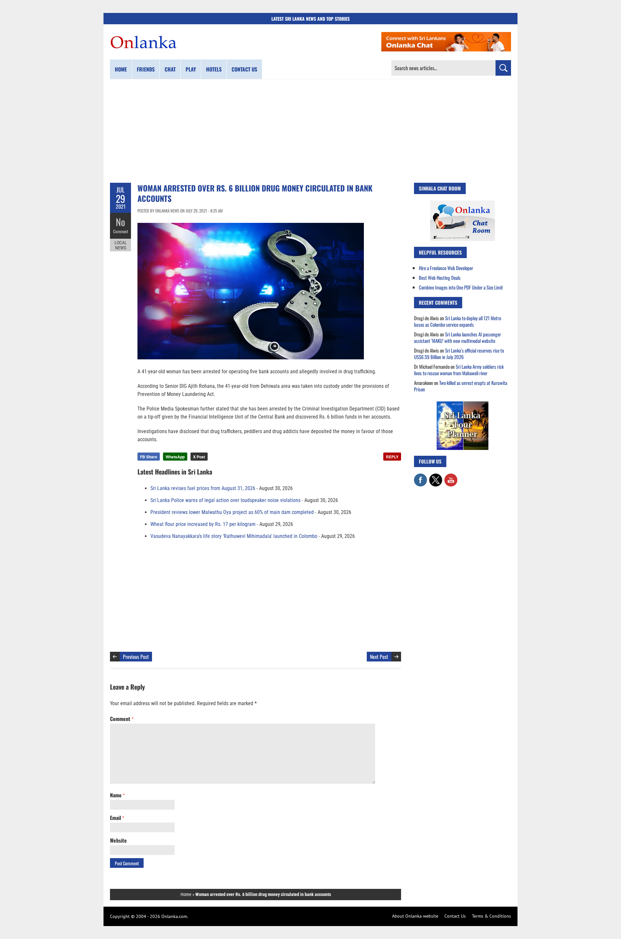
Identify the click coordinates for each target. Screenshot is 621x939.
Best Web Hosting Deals (440, 277)
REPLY (392, 457)
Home (121, 69)
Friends (146, 69)
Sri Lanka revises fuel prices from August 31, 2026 (202, 488)
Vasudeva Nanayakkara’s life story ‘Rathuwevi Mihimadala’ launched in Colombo (233, 536)
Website (118, 840)
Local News (120, 245)
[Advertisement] (310, 131)
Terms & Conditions (491, 916)
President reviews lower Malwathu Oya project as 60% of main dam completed (232, 512)
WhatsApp (175, 457)
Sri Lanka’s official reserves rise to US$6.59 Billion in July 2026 (459, 353)
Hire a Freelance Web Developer (446, 267)
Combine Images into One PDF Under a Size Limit (461, 287)
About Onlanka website (415, 916)
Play (191, 69)
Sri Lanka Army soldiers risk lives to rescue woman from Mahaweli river (459, 370)
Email (117, 818)
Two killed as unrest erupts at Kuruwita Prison (460, 386)
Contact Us (455, 916)
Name (117, 795)
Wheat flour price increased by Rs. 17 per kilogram (203, 524)
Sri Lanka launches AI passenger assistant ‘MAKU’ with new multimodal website (457, 337)
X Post (199, 457)
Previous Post (136, 657)
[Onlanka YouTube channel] (450, 476)
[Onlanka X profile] (435, 476)
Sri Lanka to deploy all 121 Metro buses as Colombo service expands (457, 321)
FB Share (148, 457)
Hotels (214, 69)
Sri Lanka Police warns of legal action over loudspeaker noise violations (225, 500)
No (120, 221)
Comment (120, 231)
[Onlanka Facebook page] (420, 476)
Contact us (244, 69)
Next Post (379, 657)
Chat (170, 69)
